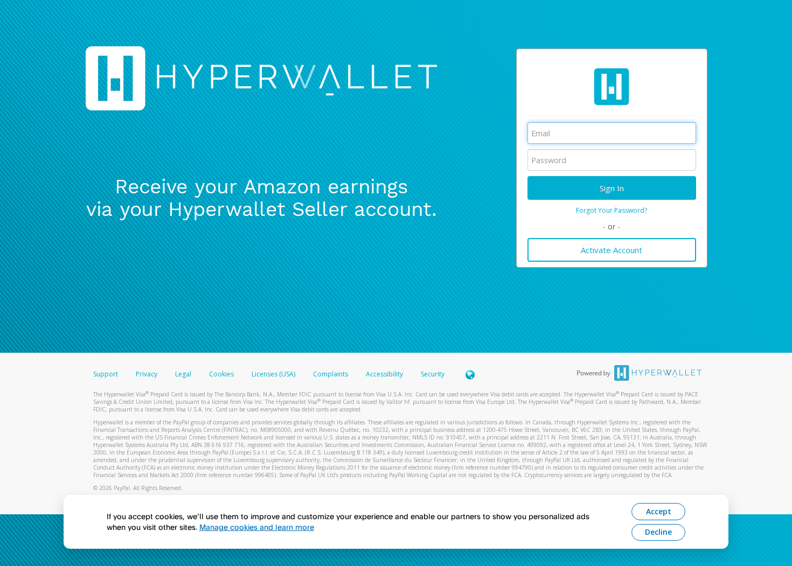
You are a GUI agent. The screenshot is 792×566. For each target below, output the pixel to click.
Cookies (221, 374)
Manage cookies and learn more (256, 527)
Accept (658, 511)
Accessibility (384, 374)
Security (432, 374)
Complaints (331, 374)
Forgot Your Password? (611, 210)
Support (105, 374)
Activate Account (611, 249)
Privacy (146, 374)
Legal (183, 374)
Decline (658, 532)
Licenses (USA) (274, 374)
